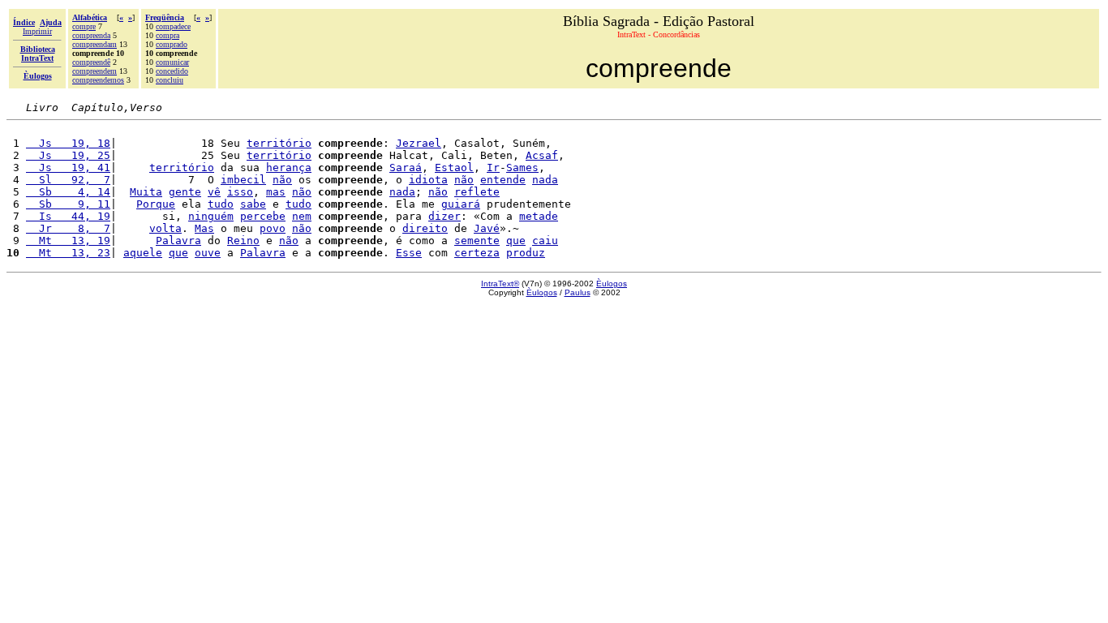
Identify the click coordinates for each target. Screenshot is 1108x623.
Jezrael (418, 143)
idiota (428, 180)
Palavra (178, 240)
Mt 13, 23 (68, 253)
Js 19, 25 (68, 155)
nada (545, 180)
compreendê (91, 62)
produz (525, 253)
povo (273, 228)
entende (503, 180)
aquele (142, 253)
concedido (172, 71)
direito (425, 228)
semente (477, 240)
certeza (477, 253)
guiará (460, 204)
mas (276, 192)
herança (288, 167)
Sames (522, 167)
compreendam (94, 44)
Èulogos (611, 283)
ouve (208, 253)
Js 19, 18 (68, 143)
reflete (477, 192)
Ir (493, 167)
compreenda (91, 35)
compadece (173, 26)
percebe (263, 216)
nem (301, 216)
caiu (545, 240)
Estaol (454, 167)
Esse (409, 253)
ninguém (211, 216)
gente (185, 192)
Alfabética (89, 17)
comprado (171, 44)
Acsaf (542, 155)
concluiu (169, 79)
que (516, 240)
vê (214, 192)
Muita (146, 192)
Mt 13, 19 (68, 240)
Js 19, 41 (68, 167)
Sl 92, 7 (68, 180)
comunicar (172, 62)
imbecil (243, 180)
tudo (221, 204)
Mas (204, 228)
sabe (253, 204)
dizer (444, 216)
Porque (155, 204)
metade (538, 216)
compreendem (94, 71)
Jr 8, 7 (68, 228)
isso (240, 192)
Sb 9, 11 (68, 204)
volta (165, 228)
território (279, 143)
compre (84, 26)
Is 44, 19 (68, 216)
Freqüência (164, 17)
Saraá (405, 167)
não (282, 180)
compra (167, 35)
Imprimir (37, 31)
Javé (487, 228)
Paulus (578, 292)
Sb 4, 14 (68, 192)
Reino (243, 240)
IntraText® (500, 283)
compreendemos (98, 79)
